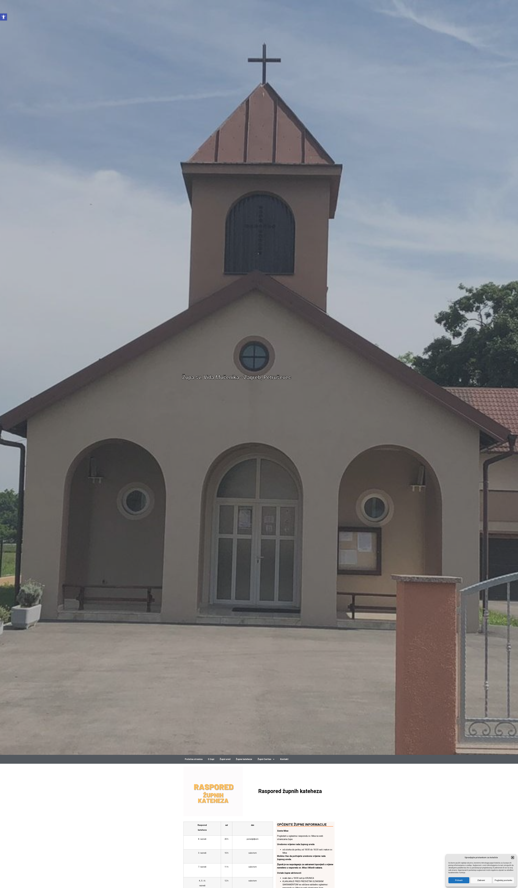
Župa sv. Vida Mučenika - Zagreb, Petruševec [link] (236, 377)
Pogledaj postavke (503, 880)
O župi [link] (211, 759)
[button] (512, 857)
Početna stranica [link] (193, 759)
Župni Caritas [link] (264, 759)
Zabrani (481, 880)
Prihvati (459, 880)
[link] (3, 17)
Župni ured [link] (225, 759)
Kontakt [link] (284, 759)
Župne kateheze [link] (244, 759)
